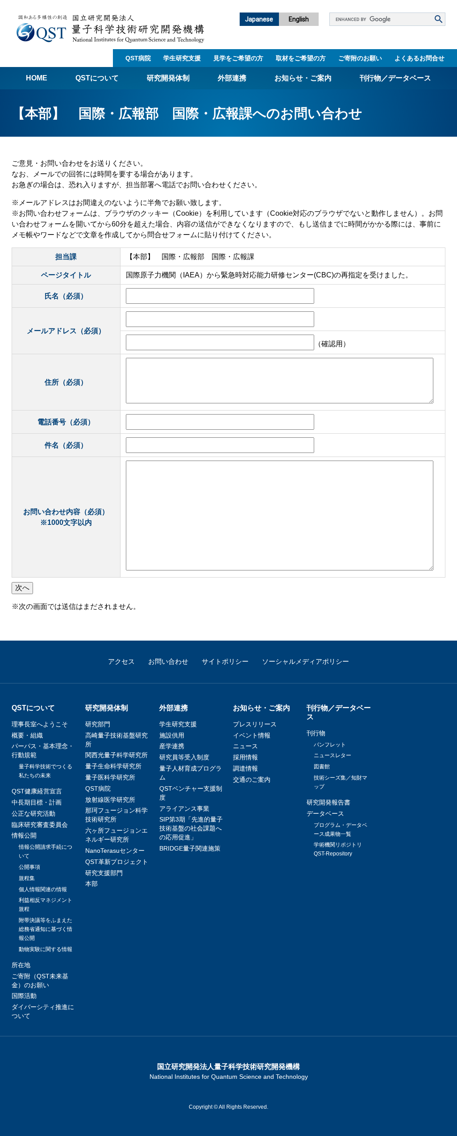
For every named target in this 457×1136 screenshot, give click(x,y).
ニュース (245, 746)
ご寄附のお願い (360, 58)
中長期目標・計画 (37, 802)
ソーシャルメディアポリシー (305, 661)
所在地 (21, 964)
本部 (91, 883)
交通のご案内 (251, 779)
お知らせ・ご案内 (303, 78)
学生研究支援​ (182, 58)
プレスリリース (255, 724)
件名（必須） (66, 445)
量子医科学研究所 (110, 777)
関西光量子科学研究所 (116, 755)
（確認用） (332, 344)
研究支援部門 (104, 872)
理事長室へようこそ (40, 724)
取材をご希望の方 (301, 58)
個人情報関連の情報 (43, 889)
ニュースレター (332, 755)
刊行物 (316, 733)
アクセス (121, 661)
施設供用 (171, 735)
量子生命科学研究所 (113, 766)
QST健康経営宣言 (37, 791)
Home (36, 78)
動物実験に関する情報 (45, 949)
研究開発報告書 (328, 802)
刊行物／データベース (395, 78)
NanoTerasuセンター (115, 850)
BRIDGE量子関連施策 (189, 848)
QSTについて (97, 78)
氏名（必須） (66, 296)
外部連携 (232, 78)
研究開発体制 (168, 78)
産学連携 (171, 746)
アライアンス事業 (184, 808)
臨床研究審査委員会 (40, 824)
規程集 (27, 878)
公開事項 (29, 867)
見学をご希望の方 (238, 58)
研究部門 (97, 724)
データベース (325, 813)
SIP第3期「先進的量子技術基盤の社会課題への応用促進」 (191, 828)
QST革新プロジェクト (116, 861)
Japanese (259, 19)
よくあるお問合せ (420, 58)
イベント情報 (251, 735)
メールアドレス (66, 331)
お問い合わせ (168, 661)
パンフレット (330, 745)
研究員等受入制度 (184, 757)
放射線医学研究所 (110, 799)
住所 (66, 382)
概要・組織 (27, 735)
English (299, 19)
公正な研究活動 (33, 813)
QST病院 (138, 58)
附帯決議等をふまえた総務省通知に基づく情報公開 (45, 929)
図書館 (322, 766)
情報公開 (24, 835)
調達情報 (245, 768)
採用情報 (245, 757)
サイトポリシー (225, 661)
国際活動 (24, 995)
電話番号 (66, 422)
